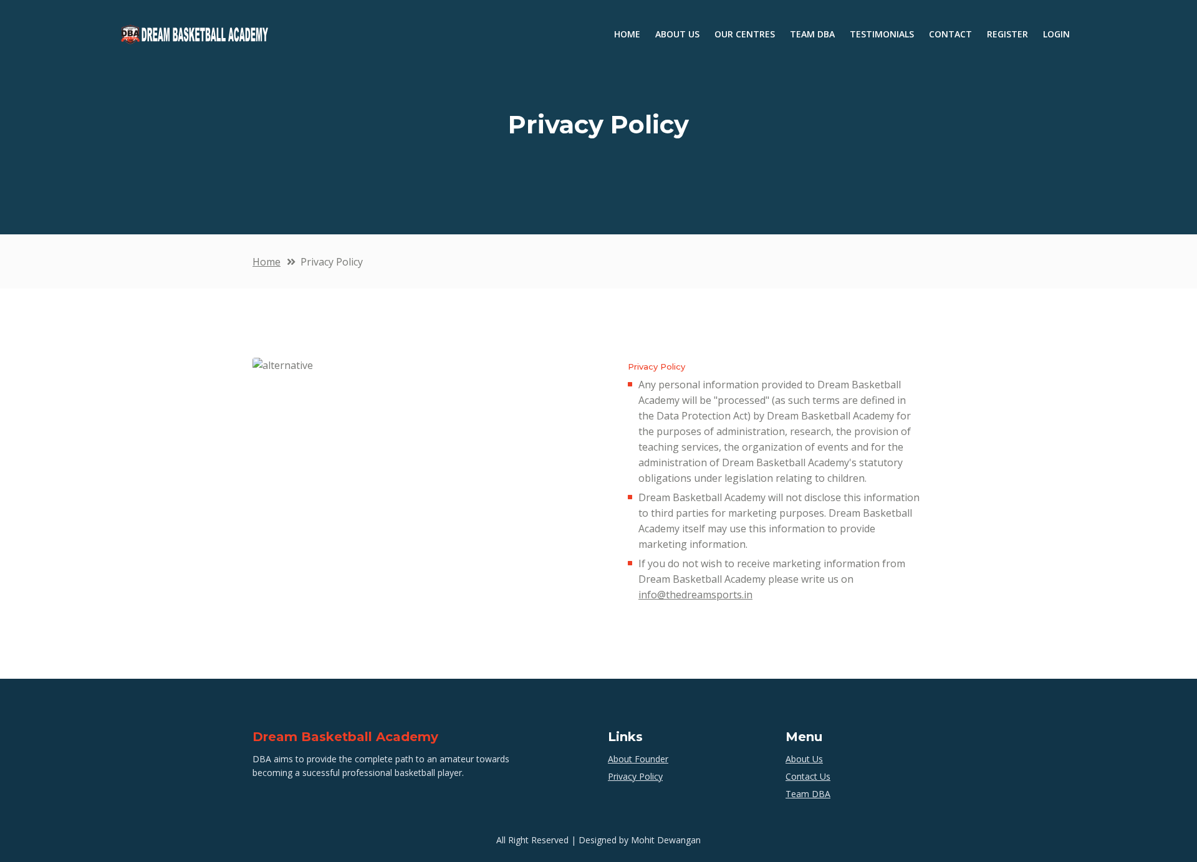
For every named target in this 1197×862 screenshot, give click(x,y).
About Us (804, 759)
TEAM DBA (812, 34)
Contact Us (808, 776)
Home (266, 262)
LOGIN (1056, 34)
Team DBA (808, 794)
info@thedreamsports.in (695, 594)
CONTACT (950, 34)
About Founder (638, 759)
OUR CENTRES (744, 34)
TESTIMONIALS (882, 34)
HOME (631, 33)
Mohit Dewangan (666, 840)
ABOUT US (677, 34)
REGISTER (1007, 34)
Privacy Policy (635, 776)
